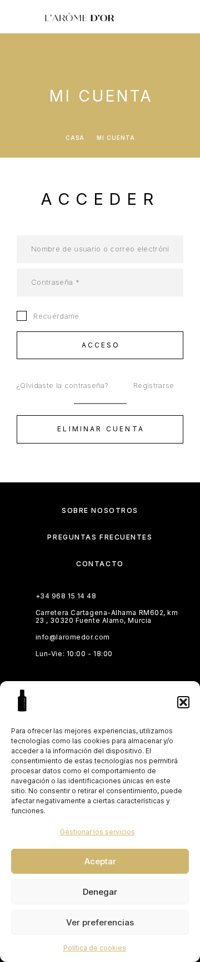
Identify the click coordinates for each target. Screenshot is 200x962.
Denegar (100, 892)
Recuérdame (55, 315)
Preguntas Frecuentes (99, 537)
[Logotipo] (79, 17)
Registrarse (153, 385)
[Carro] (183, 17)
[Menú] (22, 16)
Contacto (99, 564)
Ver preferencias (100, 922)
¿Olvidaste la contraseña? (62, 385)
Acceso (101, 345)
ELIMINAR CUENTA (100, 429)
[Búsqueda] (130, 18)
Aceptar (100, 861)
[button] (183, 702)
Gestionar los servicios (97, 832)
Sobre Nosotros (100, 510)
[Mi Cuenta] (148, 18)
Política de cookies (94, 948)
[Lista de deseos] (166, 18)
